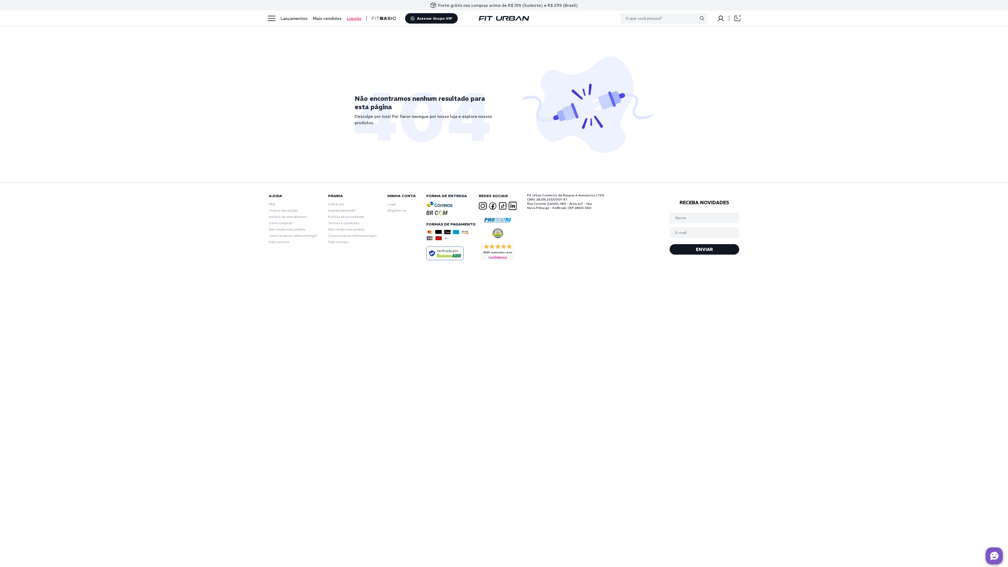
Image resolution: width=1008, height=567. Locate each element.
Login (391, 204)
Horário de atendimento (288, 217)
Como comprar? (281, 223)
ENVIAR (704, 249)
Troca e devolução (283, 210)
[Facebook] (493, 206)
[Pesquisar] (702, 18)
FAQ (272, 204)
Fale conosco (279, 242)
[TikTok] (503, 206)
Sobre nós (336, 204)
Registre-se (396, 210)
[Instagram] (483, 206)
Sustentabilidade (341, 210)
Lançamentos (294, 18)
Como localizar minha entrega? (293, 236)
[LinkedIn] (513, 206)
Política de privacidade (346, 217)
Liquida (354, 18)
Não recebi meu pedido (287, 229)
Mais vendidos (327, 18)
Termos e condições (343, 223)
